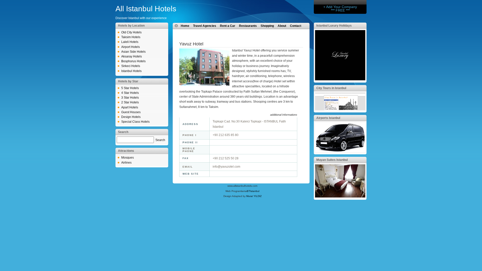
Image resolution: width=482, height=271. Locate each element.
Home (185, 26)
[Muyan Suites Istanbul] (340, 196)
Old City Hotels (131, 32)
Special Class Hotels (135, 121)
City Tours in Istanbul (331, 88)
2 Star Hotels (130, 102)
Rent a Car (227, 26)
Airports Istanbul (328, 118)
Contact (295, 26)
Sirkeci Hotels (130, 66)
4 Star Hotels (130, 93)
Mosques (127, 157)
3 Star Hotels (130, 97)
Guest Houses (131, 112)
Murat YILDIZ (254, 196)
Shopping (267, 26)
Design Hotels (131, 117)
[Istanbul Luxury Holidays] (340, 79)
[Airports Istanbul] (340, 151)
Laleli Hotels (129, 42)
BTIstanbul (253, 191)
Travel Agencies (204, 26)
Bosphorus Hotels (133, 61)
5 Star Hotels (130, 88)
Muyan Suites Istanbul (332, 160)
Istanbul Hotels (131, 71)
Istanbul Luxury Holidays (334, 25)
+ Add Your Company (340, 7)
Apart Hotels (129, 107)
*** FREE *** (340, 10)
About (282, 26)
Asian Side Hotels (133, 51)
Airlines (126, 162)
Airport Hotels (130, 47)
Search (160, 140)
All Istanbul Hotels (145, 9)
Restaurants (248, 26)
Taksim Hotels (130, 37)
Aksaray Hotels (131, 56)
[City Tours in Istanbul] (340, 109)
